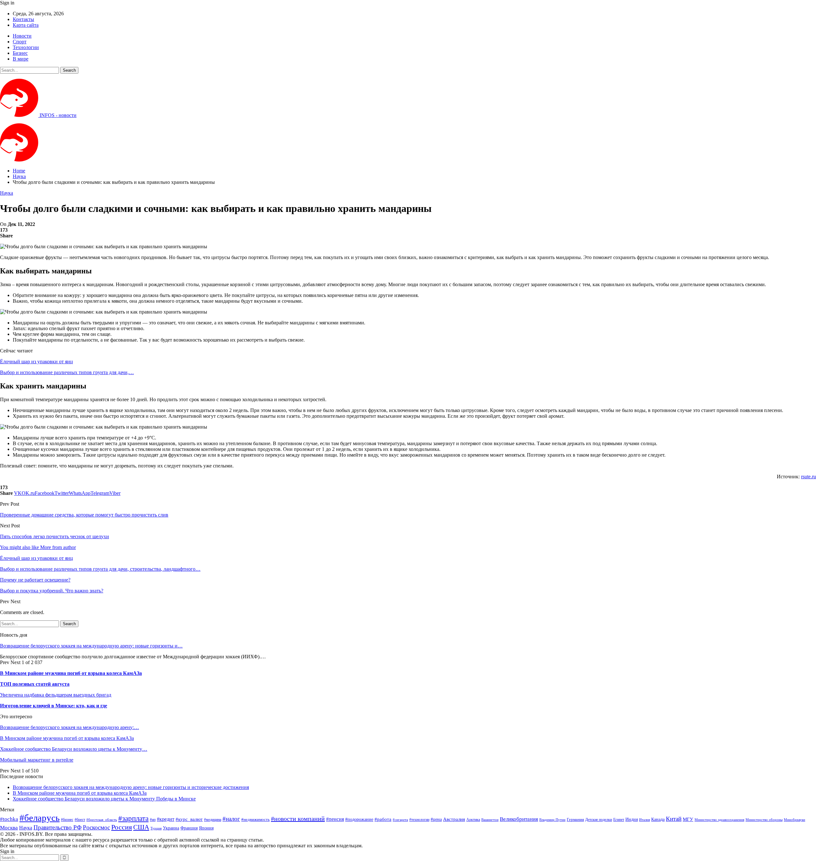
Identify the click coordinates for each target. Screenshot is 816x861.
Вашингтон (490, 819)
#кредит (165, 819)
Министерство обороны (764, 819)
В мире (20, 59)
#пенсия (335, 819)
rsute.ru (808, 476)
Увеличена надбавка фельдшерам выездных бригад (55, 695)
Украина (171, 828)
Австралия (454, 819)
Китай (673, 818)
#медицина (212, 820)
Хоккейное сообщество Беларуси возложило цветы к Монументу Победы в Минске (104, 798)
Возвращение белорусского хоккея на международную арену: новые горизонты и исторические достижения (131, 787)
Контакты (23, 19)
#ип (153, 819)
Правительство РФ (57, 827)
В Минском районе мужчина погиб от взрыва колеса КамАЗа (71, 673)
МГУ (688, 819)
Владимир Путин (552, 819)
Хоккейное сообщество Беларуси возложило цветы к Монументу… (73, 749)
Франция (189, 828)
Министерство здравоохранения (719, 819)
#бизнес (67, 819)
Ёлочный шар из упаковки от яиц (36, 361)
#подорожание (359, 819)
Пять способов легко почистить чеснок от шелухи (54, 536)
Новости (22, 36)
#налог (231, 818)
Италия (644, 819)
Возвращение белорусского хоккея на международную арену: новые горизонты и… (91, 645)
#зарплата (133, 818)
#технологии (419, 819)
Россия (121, 827)
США (141, 827)
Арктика (473, 820)
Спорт (19, 41)
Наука (6, 193)
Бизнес (20, 53)
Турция (156, 828)
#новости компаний (298, 818)
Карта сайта (26, 25)
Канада (658, 819)
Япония (206, 827)
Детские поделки (598, 820)
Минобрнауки (794, 819)
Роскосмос (96, 827)
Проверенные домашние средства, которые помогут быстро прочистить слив (84, 514)
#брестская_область (101, 819)
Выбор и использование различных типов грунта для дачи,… (67, 372)
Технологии (26, 47)
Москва (9, 828)
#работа (383, 819)
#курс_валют (189, 819)
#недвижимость (255, 819)
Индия (631, 819)
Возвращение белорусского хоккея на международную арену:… (69, 727)
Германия (575, 819)
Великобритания (519, 819)
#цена (436, 819)
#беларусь (39, 818)
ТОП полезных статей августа (34, 684)
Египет (618, 819)
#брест (80, 820)
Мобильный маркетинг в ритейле (36, 760)
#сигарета (400, 819)
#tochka (9, 819)
